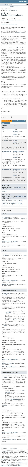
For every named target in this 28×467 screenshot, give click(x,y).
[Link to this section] (5, 82)
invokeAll (19, 200)
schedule (15, 130)
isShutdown (5, 203)
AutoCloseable (5, 20)
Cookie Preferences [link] (6, 465)
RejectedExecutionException (10, 241)
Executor (11, 20)
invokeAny (11, 202)
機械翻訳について (14, 6)
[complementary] (6, 465)
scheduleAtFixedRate (18, 151)
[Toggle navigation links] (2, 2)
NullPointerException (8, 245)
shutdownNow (5, 205)
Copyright (3, 459)
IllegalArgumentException (9, 366)
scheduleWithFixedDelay (19, 169)
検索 (6, 4)
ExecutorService (18, 20)
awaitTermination (7, 200)
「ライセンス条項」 (18, 462)
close (14, 200)
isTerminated (12, 203)
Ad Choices (18, 465)
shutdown (20, 203)
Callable (15, 142)
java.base (8, 9)
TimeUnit (15, 134)
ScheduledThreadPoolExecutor (9, 24)
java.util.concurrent (11, 10)
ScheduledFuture (6, 130)
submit (11, 205)
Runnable (15, 131)
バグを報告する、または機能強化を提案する (9, 448)
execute (4, 191)
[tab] (6, 121)
